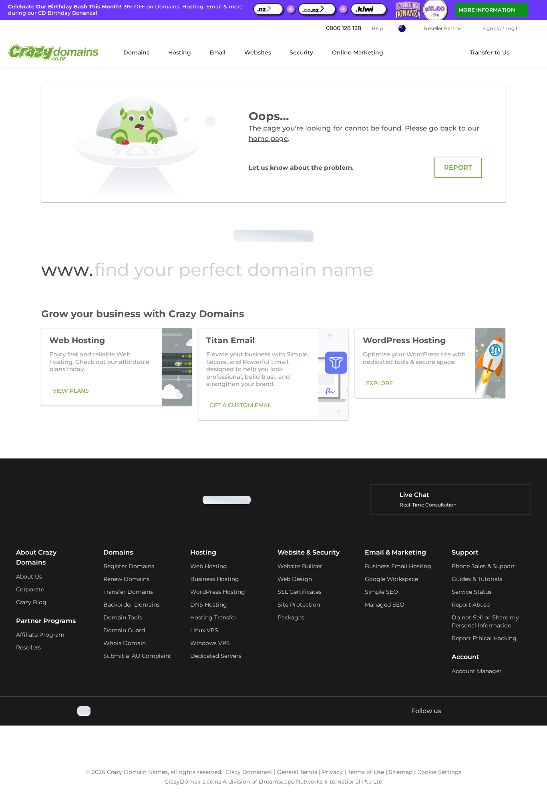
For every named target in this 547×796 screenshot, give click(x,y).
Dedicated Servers (215, 655)
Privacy (332, 772)
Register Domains (128, 566)
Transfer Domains (128, 591)
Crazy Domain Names (137, 772)
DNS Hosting (208, 604)
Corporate (30, 589)
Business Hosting (214, 579)
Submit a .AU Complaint (137, 655)
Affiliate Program (40, 634)
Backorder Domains (131, 604)
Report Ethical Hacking (484, 638)
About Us (29, 576)
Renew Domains (126, 579)
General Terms (297, 772)
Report (458, 167)
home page (268, 139)
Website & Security (309, 552)
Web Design (295, 579)
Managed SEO (384, 604)
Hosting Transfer (213, 617)
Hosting (179, 52)
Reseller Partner (443, 28)
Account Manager (477, 671)
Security (301, 52)
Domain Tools (122, 617)
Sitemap (400, 772)
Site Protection (299, 604)
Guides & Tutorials (477, 579)
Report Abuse (471, 604)
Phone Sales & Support (483, 566)
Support (465, 552)
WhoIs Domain (124, 643)
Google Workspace (391, 579)
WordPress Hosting (217, 591)
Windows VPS (210, 643)
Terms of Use (366, 772)
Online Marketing (357, 52)
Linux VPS (204, 630)
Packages (291, 617)
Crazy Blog (31, 602)
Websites (257, 52)
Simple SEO (381, 591)
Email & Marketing (395, 552)
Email (217, 52)
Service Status (472, 591)
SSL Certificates (300, 591)
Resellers (28, 647)
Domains (136, 52)
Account (465, 657)
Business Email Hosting (398, 566)
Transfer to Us (489, 52)
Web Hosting (208, 566)
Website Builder (300, 566)
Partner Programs (46, 621)
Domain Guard (124, 630)
